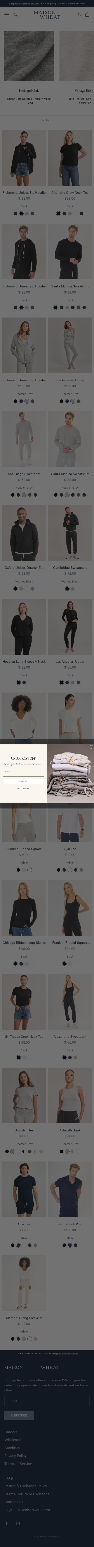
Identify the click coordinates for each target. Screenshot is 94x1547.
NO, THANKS (23, 789)
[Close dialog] (91, 746)
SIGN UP (23, 781)
